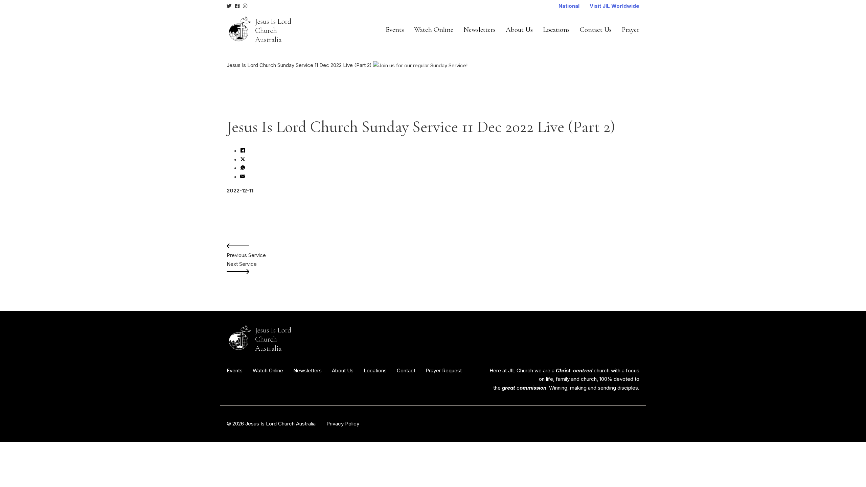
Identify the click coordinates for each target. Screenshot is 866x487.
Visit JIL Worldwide (614, 6)
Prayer (630, 29)
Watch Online (433, 29)
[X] (242, 160)
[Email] (242, 177)
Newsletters (479, 29)
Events (395, 29)
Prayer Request (444, 370)
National (569, 6)
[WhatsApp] (242, 168)
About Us (519, 29)
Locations (556, 29)
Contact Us (596, 29)
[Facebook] (242, 151)
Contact (406, 370)
